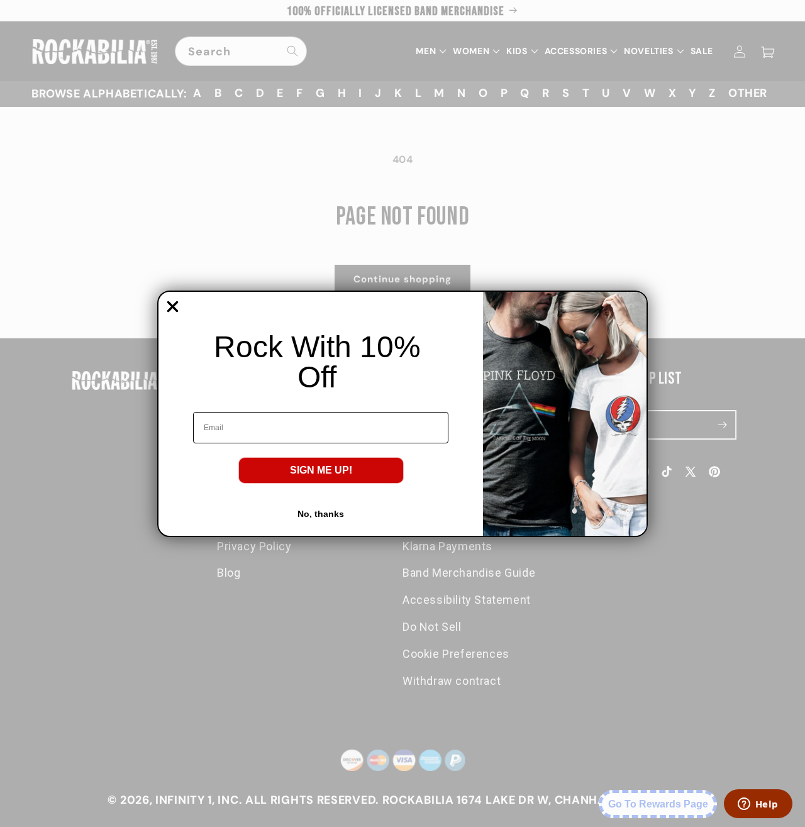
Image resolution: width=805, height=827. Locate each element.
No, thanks (320, 514)
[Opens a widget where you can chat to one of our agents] (757, 805)
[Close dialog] (173, 307)
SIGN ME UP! (321, 470)
